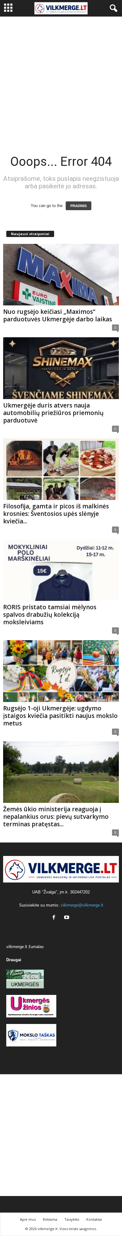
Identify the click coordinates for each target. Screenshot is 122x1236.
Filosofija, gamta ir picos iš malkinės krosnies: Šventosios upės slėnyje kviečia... (56, 513)
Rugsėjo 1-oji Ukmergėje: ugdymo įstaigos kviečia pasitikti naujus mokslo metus (60, 715)
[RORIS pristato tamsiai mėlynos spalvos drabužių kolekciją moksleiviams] (61, 570)
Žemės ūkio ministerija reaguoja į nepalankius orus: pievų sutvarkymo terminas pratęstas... (56, 816)
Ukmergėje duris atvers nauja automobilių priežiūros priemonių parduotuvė (53, 412)
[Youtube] (67, 918)
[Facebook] (55, 918)
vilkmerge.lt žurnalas (25, 946)
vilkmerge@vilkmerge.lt (82, 905)
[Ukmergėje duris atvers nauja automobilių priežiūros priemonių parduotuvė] (61, 368)
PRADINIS (78, 206)
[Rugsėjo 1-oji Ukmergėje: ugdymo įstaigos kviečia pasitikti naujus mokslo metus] (61, 671)
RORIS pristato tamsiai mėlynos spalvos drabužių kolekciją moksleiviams (49, 614)
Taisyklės (71, 1219)
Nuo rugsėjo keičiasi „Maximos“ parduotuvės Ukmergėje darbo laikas (57, 315)
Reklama (50, 1219)
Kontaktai (94, 1219)
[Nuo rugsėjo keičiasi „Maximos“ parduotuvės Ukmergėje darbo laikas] (61, 274)
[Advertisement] (61, 80)
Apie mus (28, 1219)
